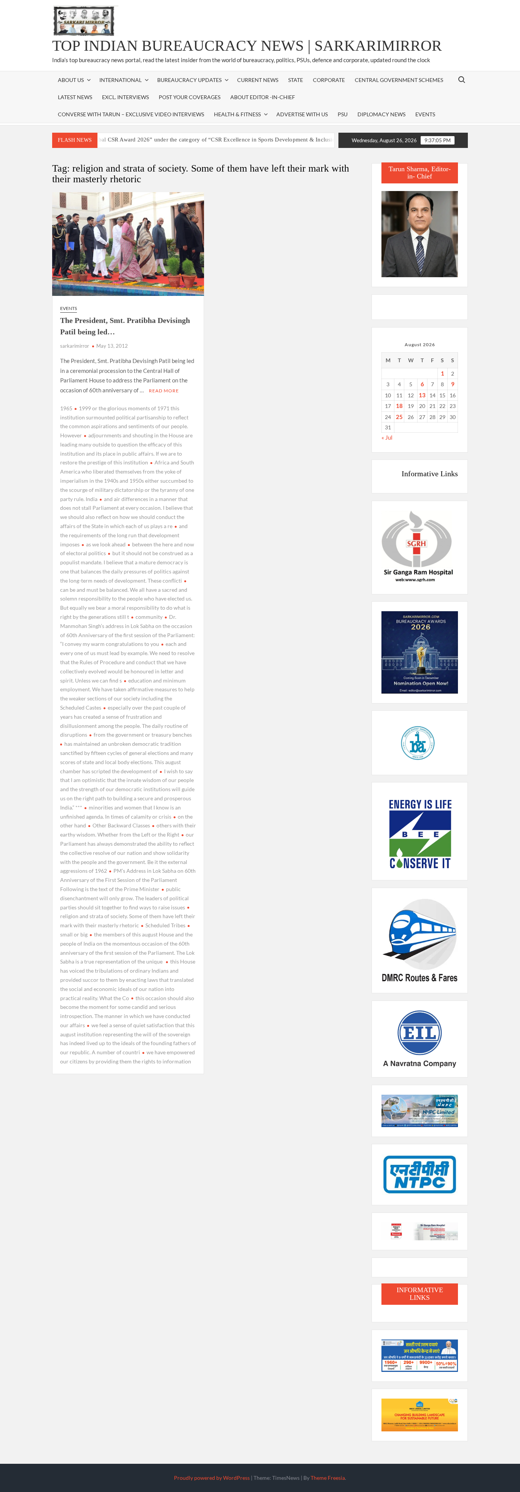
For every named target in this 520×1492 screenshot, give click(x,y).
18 (399, 405)
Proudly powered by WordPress (212, 1477)
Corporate (329, 80)
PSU (343, 114)
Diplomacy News (381, 114)
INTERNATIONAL (120, 80)
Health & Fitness (237, 114)
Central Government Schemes (399, 80)
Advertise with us (302, 114)
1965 (66, 408)
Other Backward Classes (121, 825)
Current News (257, 80)
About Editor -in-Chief (262, 97)
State (295, 80)
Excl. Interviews (125, 97)
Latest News (75, 97)
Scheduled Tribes (165, 925)
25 (399, 416)
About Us (71, 80)
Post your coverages (189, 97)
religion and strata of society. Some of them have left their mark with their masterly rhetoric (127, 920)
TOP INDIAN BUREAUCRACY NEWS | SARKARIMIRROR (247, 45)
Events (425, 114)
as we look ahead (106, 544)
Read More (164, 390)
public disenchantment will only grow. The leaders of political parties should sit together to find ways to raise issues (124, 898)
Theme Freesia (328, 1477)
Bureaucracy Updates (189, 80)
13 (422, 395)
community (149, 617)
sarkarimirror (74, 346)
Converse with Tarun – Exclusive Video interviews (131, 114)
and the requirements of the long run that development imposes (124, 535)
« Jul (386, 437)
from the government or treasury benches (143, 734)
